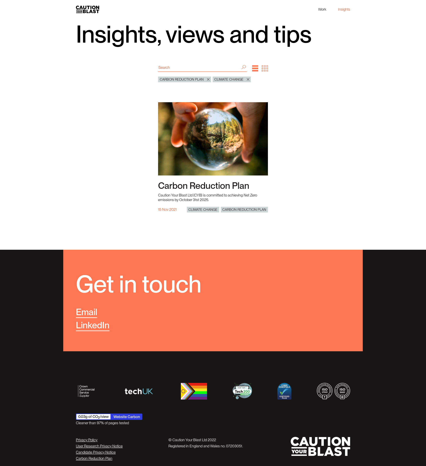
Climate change (202, 209)
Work (322, 9)
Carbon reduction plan (244, 209)
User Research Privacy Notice (99, 446)
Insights (344, 9)
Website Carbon (126, 417)
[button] (255, 68)
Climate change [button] (228, 79)
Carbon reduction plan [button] (182, 79)
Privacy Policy (87, 440)
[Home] (87, 9)
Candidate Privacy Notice (96, 452)
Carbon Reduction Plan (203, 185)
